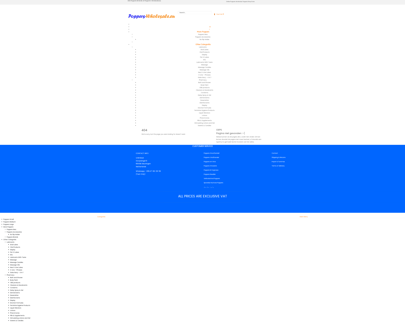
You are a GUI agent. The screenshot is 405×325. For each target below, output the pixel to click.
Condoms (204, 93)
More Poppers (203, 31)
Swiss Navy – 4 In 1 (204, 77)
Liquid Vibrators (204, 113)
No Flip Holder (204, 39)
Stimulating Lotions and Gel (204, 123)
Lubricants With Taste (204, 62)
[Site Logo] (151, 16)
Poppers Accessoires (202, 37)
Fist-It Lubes (204, 57)
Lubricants (203, 47)
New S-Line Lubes (204, 72)
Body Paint (204, 85)
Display (204, 55)
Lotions (204, 115)
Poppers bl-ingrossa (211, 170)
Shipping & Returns (279, 157)
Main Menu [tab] (304, 217)
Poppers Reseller (210, 174)
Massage (204, 65)
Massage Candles (204, 67)
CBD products (204, 87)
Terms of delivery (278, 166)
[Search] (195, 15)
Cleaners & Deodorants (204, 90)
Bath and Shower (204, 82)
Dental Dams (204, 98)
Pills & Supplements (204, 120)
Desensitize (204, 100)
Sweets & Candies (204, 125)
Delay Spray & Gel (204, 95)
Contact (275, 153)
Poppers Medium (9, 222)
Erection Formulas (204, 108)
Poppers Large (8, 224)
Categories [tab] (101, 217)
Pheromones (204, 118)
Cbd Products (205, 52)
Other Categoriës (203, 44)
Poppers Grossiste (210, 166)
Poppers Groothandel (211, 153)
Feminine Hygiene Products (204, 110)
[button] (1, 214)
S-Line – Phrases (204, 75)
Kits (204, 60)
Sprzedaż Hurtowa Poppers (213, 183)
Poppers (211, 157)
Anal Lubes (204, 50)
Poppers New (203, 34)
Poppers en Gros (210, 162)
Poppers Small (8, 219)
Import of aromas (278, 162)
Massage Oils (204, 70)
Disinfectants (204, 103)
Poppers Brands (12, 237)
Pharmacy (203, 80)
